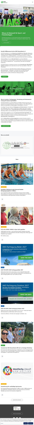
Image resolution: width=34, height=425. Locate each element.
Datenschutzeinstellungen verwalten (17, 147)
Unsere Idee (4, 76)
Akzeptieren (30, 423)
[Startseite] (4, 2)
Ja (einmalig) (17, 146)
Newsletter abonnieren (17, 413)
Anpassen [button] (2, 423)
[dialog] (17, 421)
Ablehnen (25, 423)
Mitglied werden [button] (6, 42)
